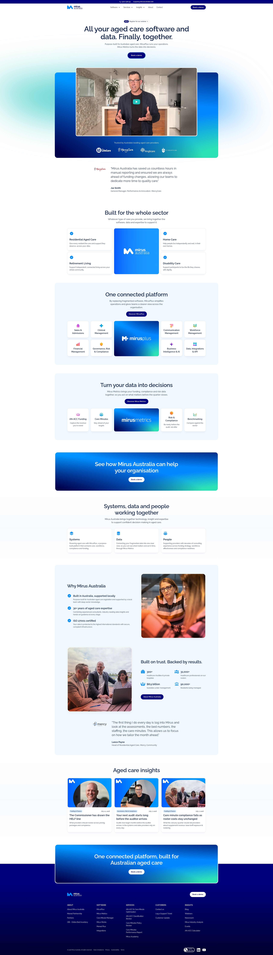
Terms (122, 950)
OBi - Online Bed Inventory (77, 922)
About (150, 7)
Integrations (101, 931)
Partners (70, 918)
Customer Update (162, 918)
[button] (115, 7)
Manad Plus (101, 926)
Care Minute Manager (105, 918)
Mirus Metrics (102, 914)
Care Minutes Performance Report (134, 931)
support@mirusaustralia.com (143, 2)
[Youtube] (204, 949)
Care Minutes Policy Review (134, 924)
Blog (187, 909)
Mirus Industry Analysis (194, 922)
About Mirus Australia (152, 697)
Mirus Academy (132, 937)
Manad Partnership (74, 914)
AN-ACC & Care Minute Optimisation (135, 910)
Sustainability (115, 950)
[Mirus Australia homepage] (84, 7)
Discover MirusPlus (136, 314)
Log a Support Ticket (163, 914)
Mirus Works (101, 922)
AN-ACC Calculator (192, 931)
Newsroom (189, 918)
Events (187, 926)
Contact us (159, 909)
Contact (159, 7)
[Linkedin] (198, 949)
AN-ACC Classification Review (134, 917)
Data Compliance (99, 950)
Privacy (107, 950)
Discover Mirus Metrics (136, 401)
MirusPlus (100, 909)
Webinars (188, 914)
